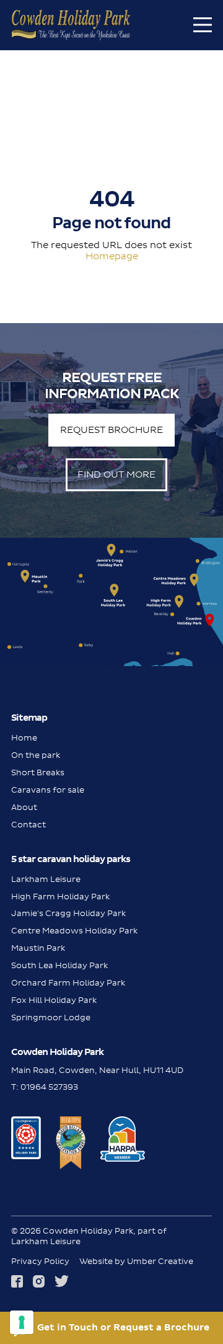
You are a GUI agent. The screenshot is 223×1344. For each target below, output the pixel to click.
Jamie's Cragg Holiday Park (68, 914)
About (24, 807)
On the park (35, 755)
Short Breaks (37, 773)
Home (24, 738)
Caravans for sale (47, 790)
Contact (28, 825)
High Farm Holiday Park (60, 897)
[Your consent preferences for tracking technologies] (21, 1322)
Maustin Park (38, 948)
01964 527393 (49, 1087)
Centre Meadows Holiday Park (74, 931)
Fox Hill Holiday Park (54, 1000)
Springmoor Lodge (50, 1018)
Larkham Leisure (46, 879)
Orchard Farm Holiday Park (68, 983)
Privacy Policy (40, 1262)
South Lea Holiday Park (59, 966)
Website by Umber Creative (136, 1262)
